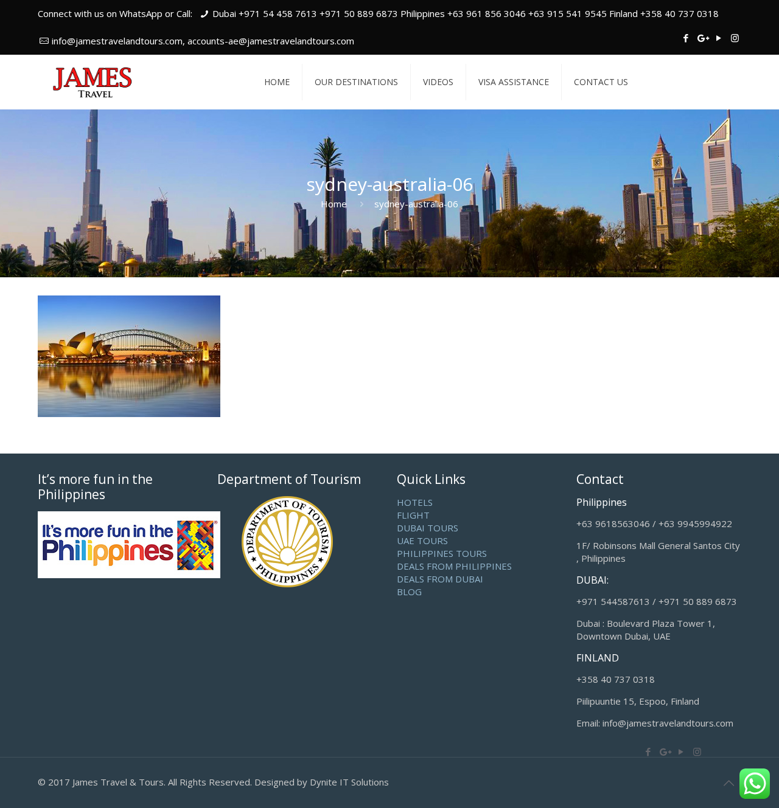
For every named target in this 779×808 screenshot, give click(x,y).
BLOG (409, 591)
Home (334, 204)
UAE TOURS (422, 540)
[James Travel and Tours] (93, 82)
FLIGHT (413, 515)
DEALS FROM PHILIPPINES (454, 566)
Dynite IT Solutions (349, 782)
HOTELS (415, 502)
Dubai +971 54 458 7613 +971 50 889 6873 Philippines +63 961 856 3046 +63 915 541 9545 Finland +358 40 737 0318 (465, 13)
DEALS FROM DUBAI (440, 579)
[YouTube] (718, 38)
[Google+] (702, 38)
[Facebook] (685, 38)
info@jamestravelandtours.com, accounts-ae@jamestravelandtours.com (203, 41)
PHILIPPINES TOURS (442, 553)
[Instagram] (734, 38)
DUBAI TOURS (427, 528)
